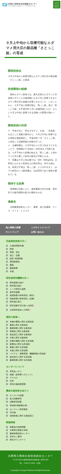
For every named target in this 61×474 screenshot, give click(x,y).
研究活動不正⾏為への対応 (22, 305)
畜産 (12, 265)
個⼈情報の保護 (13, 227)
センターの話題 (17, 395)
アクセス (14, 378)
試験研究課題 (16, 402)
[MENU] (56, 4)
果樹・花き (15, 252)
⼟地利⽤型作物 (17, 246)
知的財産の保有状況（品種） (23, 298)
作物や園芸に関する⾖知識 (22, 341)
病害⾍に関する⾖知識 (20, 344)
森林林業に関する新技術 (21, 328)
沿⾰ (12, 381)
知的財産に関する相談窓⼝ (22, 416)
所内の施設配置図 (18, 384)
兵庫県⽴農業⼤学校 (19, 430)
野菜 (12, 249)
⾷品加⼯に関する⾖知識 (21, 357)
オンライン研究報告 (19, 409)
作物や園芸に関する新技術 (22, 322)
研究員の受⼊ (16, 302)
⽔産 (12, 271)
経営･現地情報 (16, 258)
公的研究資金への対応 (20, 310)
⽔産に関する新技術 (19, 337)
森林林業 (14, 268)
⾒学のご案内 (16, 436)
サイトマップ (12, 232)
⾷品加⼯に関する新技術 (21, 334)
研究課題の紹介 (17, 282)
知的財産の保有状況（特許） (23, 295)
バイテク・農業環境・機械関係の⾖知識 (28, 353)
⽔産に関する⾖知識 (19, 350)
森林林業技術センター (20, 433)
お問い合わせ (37, 232)
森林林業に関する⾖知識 (21, 360)
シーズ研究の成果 (18, 289)
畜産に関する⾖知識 (19, 347)
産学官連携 (15, 292)
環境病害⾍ (15, 262)
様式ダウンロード (18, 440)
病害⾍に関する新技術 (20, 331)
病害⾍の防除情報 (18, 427)
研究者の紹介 (16, 286)
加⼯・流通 (15, 255)
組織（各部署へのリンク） (22, 374)
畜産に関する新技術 (19, 325)
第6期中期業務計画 (18, 405)
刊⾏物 (13, 412)
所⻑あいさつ (16, 371)
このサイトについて (40, 227)
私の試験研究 (16, 398)
